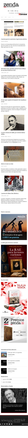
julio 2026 (5, 382)
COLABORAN (11, 13)
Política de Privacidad (8, 420)
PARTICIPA (23, 13)
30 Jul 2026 (10, 364)
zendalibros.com (4, 72)
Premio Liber (10, 422)
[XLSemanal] (22, 14)
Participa (18, 420)
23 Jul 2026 (10, 372)
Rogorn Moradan (4, 41)
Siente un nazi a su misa (7, 164)
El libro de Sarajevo (12, 369)
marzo (9, 17)
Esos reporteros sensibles (14, 360)
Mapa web (23, 420)
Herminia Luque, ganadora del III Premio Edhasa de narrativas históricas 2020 (13, 69)
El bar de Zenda (11, 354)
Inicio (2, 17)
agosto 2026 (6, 379)
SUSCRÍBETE (17, 13)
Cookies (14, 420)
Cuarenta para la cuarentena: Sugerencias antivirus (14, 39)
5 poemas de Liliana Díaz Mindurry (10, 193)
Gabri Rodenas (4, 103)
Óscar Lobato (4, 166)
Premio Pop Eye (17, 422)
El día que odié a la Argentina (15, 352)
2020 (5, 17)
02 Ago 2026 (10, 356)
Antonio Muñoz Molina (6, 136)
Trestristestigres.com (18, 419)
